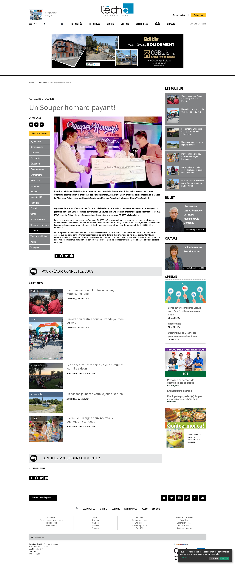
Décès (157, 23)
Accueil (32, 83)
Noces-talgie (174, 323)
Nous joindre (51, 525)
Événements (36, 175)
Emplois (171, 23)
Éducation (35, 163)
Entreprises (142, 23)
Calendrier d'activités (184, 517)
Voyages (34, 247)
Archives (95, 525)
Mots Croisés (183, 525)
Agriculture (35, 141)
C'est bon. (224, 559)
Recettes (184, 520)
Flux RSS (139, 528)
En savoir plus (185, 557)
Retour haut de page (42, 497)
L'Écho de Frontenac (50, 544)
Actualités (76, 23)
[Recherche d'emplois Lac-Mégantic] (185, 362)
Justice (34, 191)
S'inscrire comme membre (51, 520)
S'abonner (198, 15)
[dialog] (205, 555)
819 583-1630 (34, 554)
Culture (125, 23)
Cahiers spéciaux (139, 525)
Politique (34, 202)
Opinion (171, 276)
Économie (35, 158)
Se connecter (179, 15)
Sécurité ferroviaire (39, 225)
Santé (33, 214)
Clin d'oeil (96, 523)
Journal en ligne (184, 523)
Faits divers (36, 180)
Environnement (37, 169)
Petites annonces (139, 520)
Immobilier (35, 186)
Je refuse (213, 559)
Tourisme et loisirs (39, 236)
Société (50, 98)
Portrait (34, 208)
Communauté (36, 147)
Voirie (33, 241)
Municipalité (36, 197)
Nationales (94, 23)
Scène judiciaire (37, 219)
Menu (36, 23)
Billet (170, 197)
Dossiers (34, 152)
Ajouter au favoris (39, 133)
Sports (110, 23)
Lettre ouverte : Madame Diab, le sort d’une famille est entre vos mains (184, 311)
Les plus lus (174, 88)
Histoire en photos (184, 528)
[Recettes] (185, 418)
